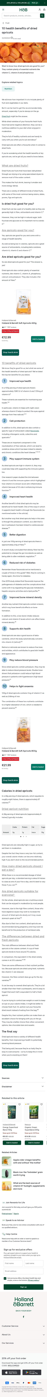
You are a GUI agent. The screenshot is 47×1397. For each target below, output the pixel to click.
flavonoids (34, 431)
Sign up (23, 1287)
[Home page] (23, 9)
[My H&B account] (39, 9)
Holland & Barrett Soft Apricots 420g (19, 323)
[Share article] (37, 46)
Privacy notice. (33, 1280)
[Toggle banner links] (45, 3)
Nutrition (8, 89)
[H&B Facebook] (23, 1316)
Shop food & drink (10, 352)
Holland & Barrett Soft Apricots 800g (19, 751)
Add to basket (38, 339)
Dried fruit (6, 116)
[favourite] (19, 1104)
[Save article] (43, 46)
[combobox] (21, 15)
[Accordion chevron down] (42, 1078)
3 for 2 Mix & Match (10, 331)
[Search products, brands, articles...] (42, 15)
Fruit (7, 23)
